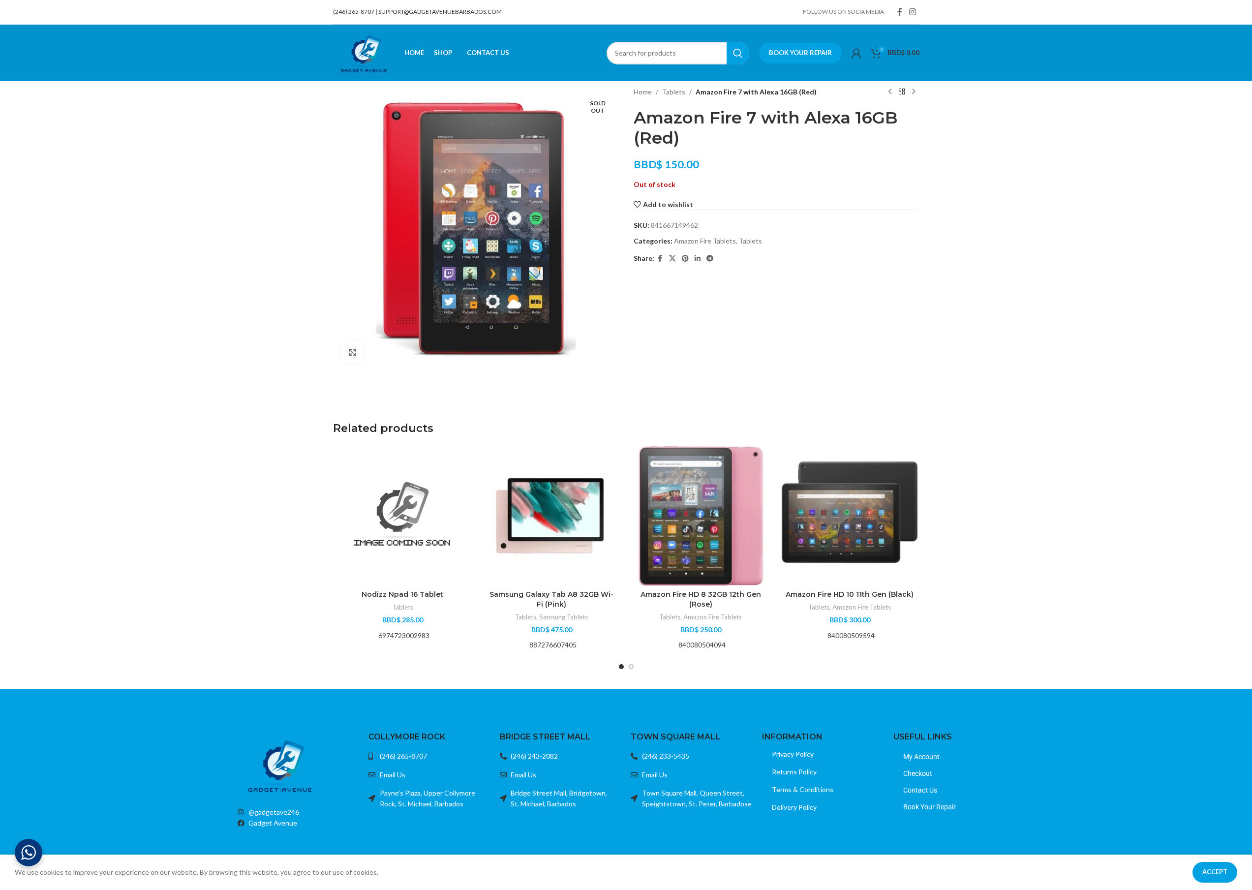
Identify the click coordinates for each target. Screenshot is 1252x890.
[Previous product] (890, 92)
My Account (921, 757)
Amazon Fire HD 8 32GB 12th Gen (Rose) (701, 599)
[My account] (856, 53)
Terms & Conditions (802, 789)
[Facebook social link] (900, 11)
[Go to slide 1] (621, 666)
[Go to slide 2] (631, 666)
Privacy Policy (793, 754)
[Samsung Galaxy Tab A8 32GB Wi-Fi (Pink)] (551, 515)
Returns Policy (794, 771)
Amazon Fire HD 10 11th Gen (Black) (850, 594)
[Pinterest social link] (685, 258)
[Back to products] (902, 92)
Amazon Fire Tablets (705, 241)
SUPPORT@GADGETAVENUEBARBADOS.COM (440, 11)
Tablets (673, 92)
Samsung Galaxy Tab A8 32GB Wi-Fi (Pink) (551, 599)
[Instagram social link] (912, 11)
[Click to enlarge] (352, 352)
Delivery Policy (794, 807)
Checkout (917, 773)
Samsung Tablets (563, 617)
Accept (1214, 872)
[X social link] (672, 258)
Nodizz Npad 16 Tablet (402, 594)
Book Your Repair (800, 53)
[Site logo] (364, 52)
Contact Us (920, 790)
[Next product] (913, 92)
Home (643, 92)
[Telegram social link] (709, 258)
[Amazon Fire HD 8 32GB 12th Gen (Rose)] (700, 515)
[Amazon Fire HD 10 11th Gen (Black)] (849, 515)
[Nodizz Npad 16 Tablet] (402, 515)
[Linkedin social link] (697, 258)
